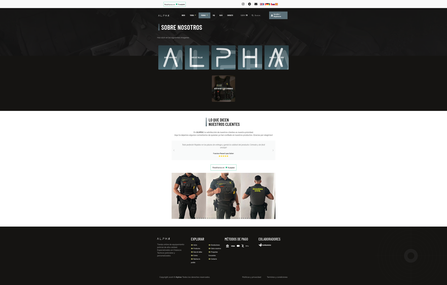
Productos (196, 248)
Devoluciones (215, 245)
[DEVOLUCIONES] (250, 57)
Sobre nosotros (216, 248)
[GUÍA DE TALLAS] (197, 57)
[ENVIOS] (223, 57)
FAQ (214, 15)
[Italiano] (270, 4)
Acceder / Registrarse (277, 15)
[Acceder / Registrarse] (272, 15)
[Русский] (273, 4)
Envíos (195, 255)
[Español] (276, 4)
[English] (261, 4)
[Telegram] (249, 4)
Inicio (195, 245)
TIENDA (192, 15)
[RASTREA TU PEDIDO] (276, 57)
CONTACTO (230, 15)
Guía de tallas (197, 252)
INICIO (183, 15)
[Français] (264, 4)
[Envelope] (256, 4)
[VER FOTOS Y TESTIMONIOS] (223, 88)
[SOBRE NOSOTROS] (170, 57)
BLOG (221, 15)
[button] (174, 150)
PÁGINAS (203, 15)
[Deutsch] (267, 4)
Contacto (214, 259)
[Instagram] (243, 4)
